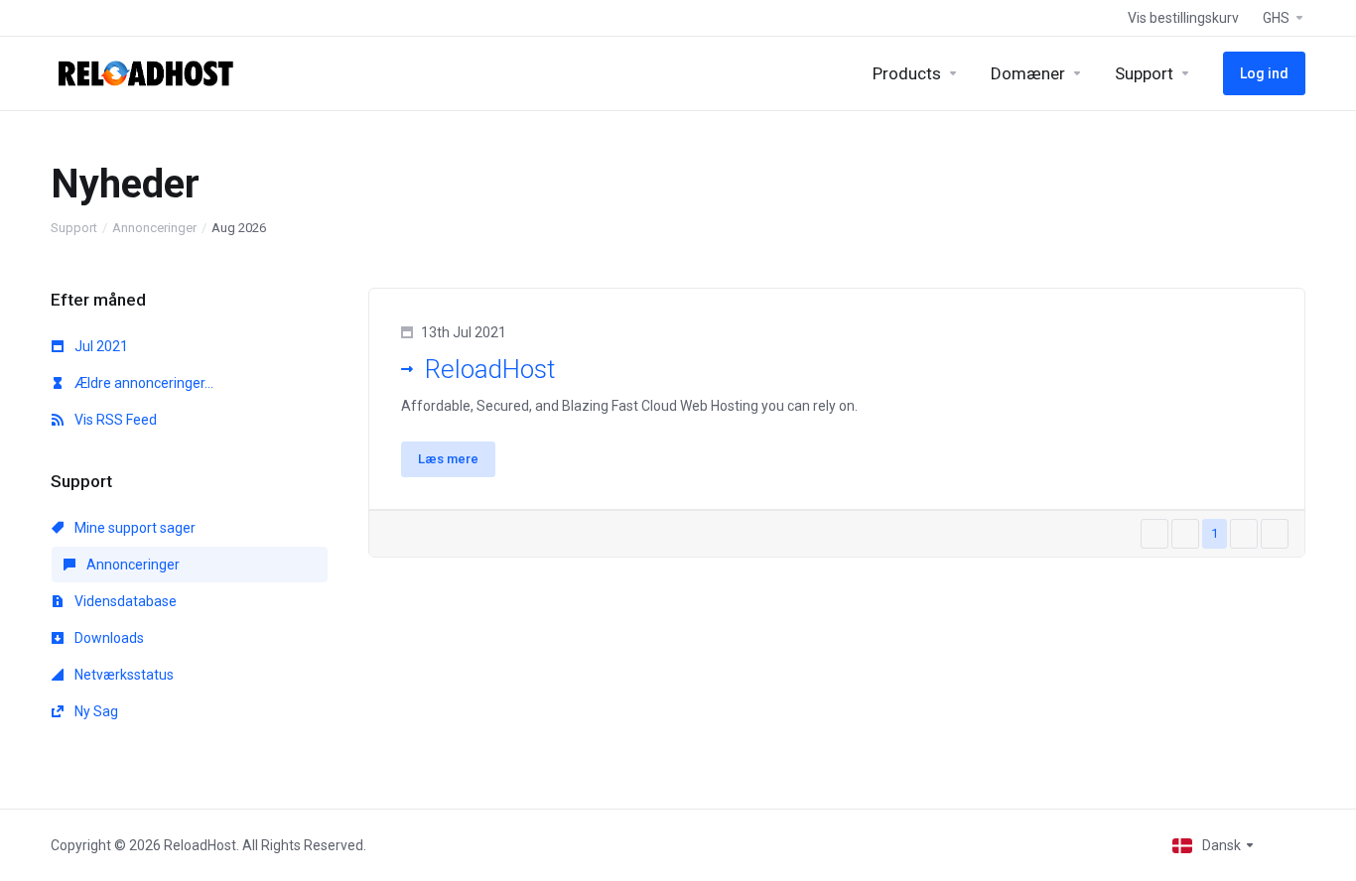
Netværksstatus (122, 675)
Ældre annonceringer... (142, 383)
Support (74, 227)
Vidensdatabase (124, 601)
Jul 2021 (99, 346)
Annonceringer (154, 227)
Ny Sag (94, 711)
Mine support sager (133, 528)
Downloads (107, 638)
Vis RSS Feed (114, 420)
